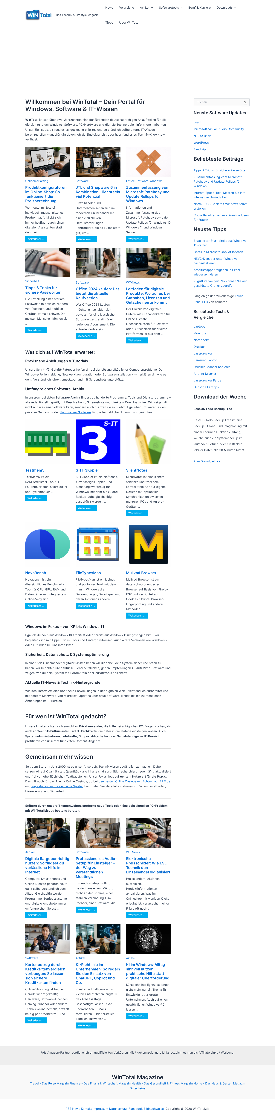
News (109, 7)
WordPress (201, 142)
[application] (151, 7)
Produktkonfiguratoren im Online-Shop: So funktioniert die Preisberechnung (46, 194)
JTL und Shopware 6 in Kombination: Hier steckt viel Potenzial (98, 192)
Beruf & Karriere (199, 7)
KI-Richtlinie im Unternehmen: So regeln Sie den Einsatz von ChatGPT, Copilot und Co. (98, 973)
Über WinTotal (129, 22)
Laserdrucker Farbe (207, 380)
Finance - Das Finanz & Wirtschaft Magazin (100, 1083)
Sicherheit (32, 281)
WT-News (133, 282)
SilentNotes (136, 470)
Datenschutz (118, 1109)
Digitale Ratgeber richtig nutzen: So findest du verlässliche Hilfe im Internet (47, 865)
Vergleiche (126, 7)
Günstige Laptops (206, 387)
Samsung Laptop (206, 360)
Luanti (198, 122)
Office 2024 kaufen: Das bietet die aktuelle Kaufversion (98, 293)
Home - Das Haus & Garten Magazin (219, 1083)
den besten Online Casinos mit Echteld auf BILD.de (134, 781)
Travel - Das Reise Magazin (49, 1083)
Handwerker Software (75, 412)
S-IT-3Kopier (87, 470)
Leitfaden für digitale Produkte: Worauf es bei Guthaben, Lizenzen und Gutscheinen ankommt (148, 296)
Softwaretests (169, 7)
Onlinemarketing (36, 181)
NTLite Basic (202, 136)
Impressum (100, 1109)
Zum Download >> (207, 461)
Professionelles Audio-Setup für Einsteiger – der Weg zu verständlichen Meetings (96, 867)
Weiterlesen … (36, 238)
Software (82, 181)
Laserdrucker (203, 353)
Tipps (109, 22)
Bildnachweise (154, 1109)
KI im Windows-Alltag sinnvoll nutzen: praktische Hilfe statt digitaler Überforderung (147, 971)
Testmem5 (35, 470)
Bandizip (200, 149)
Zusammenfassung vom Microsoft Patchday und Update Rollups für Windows (148, 194)
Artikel (144, 7)
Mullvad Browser (141, 573)
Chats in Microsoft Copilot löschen (218, 252)
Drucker (199, 347)
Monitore (200, 333)
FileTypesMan (88, 573)
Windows (155, 181)
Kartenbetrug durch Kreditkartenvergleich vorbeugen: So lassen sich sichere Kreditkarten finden (45, 973)
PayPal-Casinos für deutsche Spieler (57, 786)
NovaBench (35, 573)
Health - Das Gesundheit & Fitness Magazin (162, 1083)
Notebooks (201, 340)
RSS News (73, 1109)
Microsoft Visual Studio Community (219, 129)
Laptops (199, 326)
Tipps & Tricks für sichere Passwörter (43, 290)
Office (130, 181)
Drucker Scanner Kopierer (212, 367)
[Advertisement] (137, 58)
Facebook (136, 1109)
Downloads (225, 7)
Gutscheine (137, 1088)
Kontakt (86, 1109)
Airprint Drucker (205, 373)
